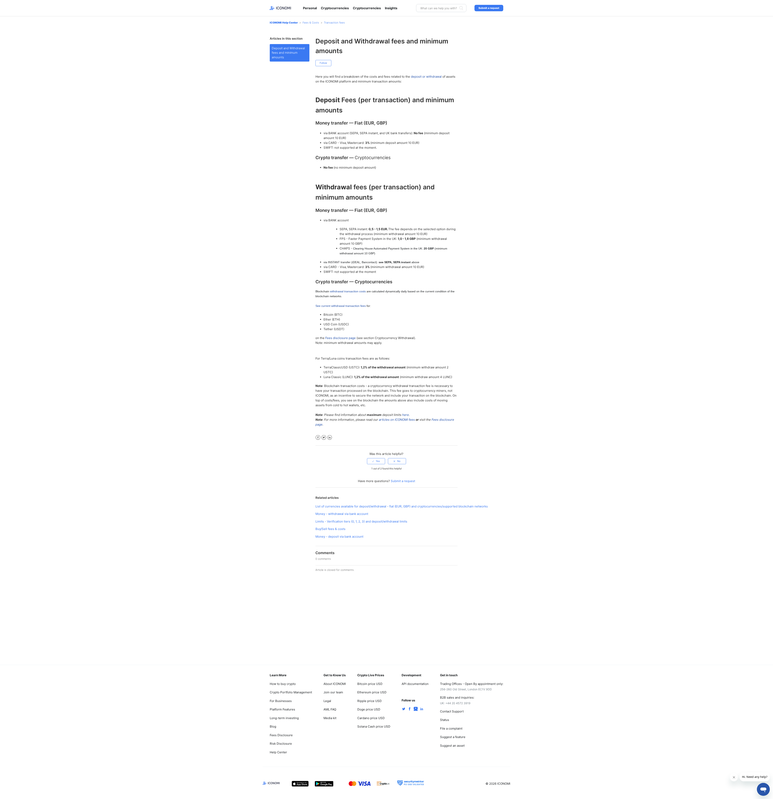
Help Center (278, 752)
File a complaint (451, 728)
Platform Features (282, 709)
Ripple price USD (369, 701)
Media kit (329, 718)
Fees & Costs (311, 22)
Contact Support (452, 711)
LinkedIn (329, 437)
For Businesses (281, 701)
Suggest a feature (452, 737)
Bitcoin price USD (369, 684)
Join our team (333, 692)
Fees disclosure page (340, 338)
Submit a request (488, 7)
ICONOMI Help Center (284, 22)
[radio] (376, 461)
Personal (310, 8)
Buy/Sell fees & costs (330, 529)
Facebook (317, 437)
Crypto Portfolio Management (291, 692)
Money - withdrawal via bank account (341, 514)
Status (444, 720)
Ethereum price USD (371, 692)
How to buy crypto (283, 684)
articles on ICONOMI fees (397, 420)
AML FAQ (329, 709)
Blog (273, 726)
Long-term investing (284, 718)
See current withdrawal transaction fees (340, 305)
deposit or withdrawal (426, 76)
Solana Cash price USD (373, 726)
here (405, 415)
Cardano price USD (371, 718)
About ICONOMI (334, 684)
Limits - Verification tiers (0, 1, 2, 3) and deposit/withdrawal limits (361, 521)
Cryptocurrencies (335, 8)
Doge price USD (368, 709)
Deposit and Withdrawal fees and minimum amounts (288, 52)
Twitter (323, 437)
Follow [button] (323, 62)
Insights (391, 8)
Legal (327, 701)
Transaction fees (334, 22)
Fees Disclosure (281, 735)
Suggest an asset (452, 745)
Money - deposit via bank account (339, 536)
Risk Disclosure (281, 743)
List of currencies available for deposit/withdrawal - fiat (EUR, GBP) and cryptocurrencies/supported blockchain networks (401, 506)
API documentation (415, 684)
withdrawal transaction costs (348, 291)
